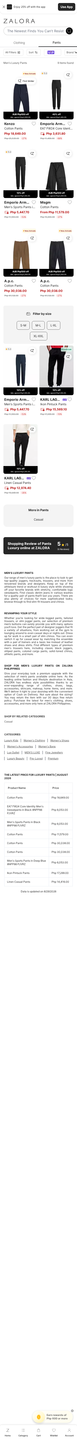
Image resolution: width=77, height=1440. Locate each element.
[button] (38, 7)
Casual (38, 519)
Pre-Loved (36, 758)
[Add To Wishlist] (34, 124)
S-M (23, 325)
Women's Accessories (20, 746)
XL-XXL (39, 336)
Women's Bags (47, 746)
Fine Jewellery (54, 752)
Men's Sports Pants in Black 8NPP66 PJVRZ (23, 823)
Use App (67, 7)
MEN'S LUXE (32, 752)
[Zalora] (38, 21)
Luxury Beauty (15, 758)
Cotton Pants (15, 797)
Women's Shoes (59, 740)
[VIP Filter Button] (52, 52)
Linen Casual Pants (18, 881)
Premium (53, 758)
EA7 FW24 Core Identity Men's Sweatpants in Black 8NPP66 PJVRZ (25, 810)
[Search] (69, 30)
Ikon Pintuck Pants (18, 873)
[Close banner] (4, 7)
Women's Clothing (34, 740)
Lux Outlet (13, 752)
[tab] (19, 43)
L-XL (53, 325)
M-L (38, 325)
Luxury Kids (11, 740)
